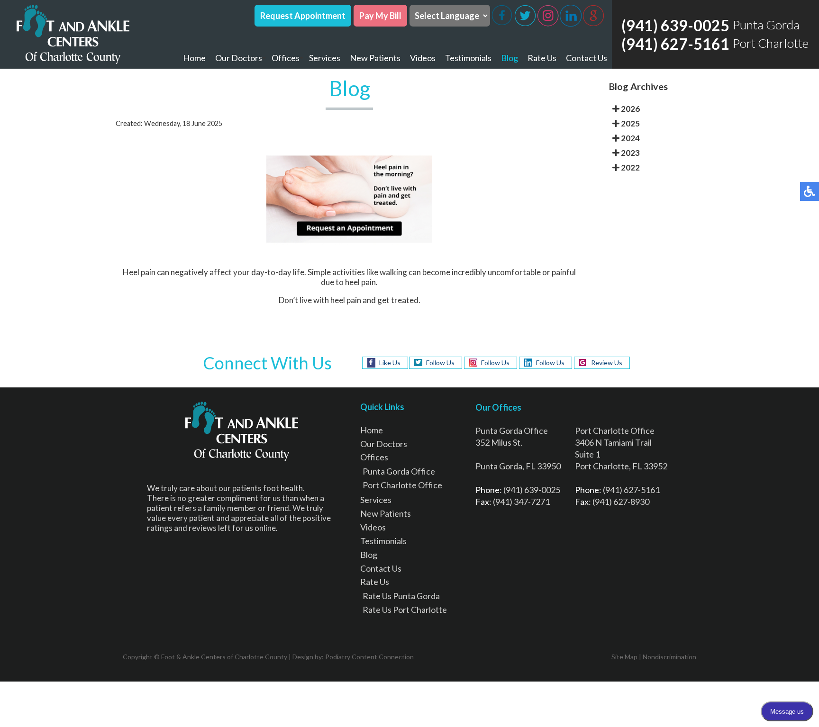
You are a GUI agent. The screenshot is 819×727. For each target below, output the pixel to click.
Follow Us (440, 363)
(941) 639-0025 (675, 25)
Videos (423, 58)
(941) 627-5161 (675, 44)
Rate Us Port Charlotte (405, 609)
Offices (286, 58)
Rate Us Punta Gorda (401, 596)
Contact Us (586, 58)
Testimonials (468, 58)
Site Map (624, 657)
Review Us (606, 363)
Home (194, 58)
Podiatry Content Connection (369, 657)
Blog (509, 58)
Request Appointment (303, 15)
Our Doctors (238, 58)
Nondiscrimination (669, 657)
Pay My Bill (380, 15)
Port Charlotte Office (402, 485)
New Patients (375, 58)
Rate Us (542, 58)
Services (324, 58)
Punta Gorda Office (399, 471)
